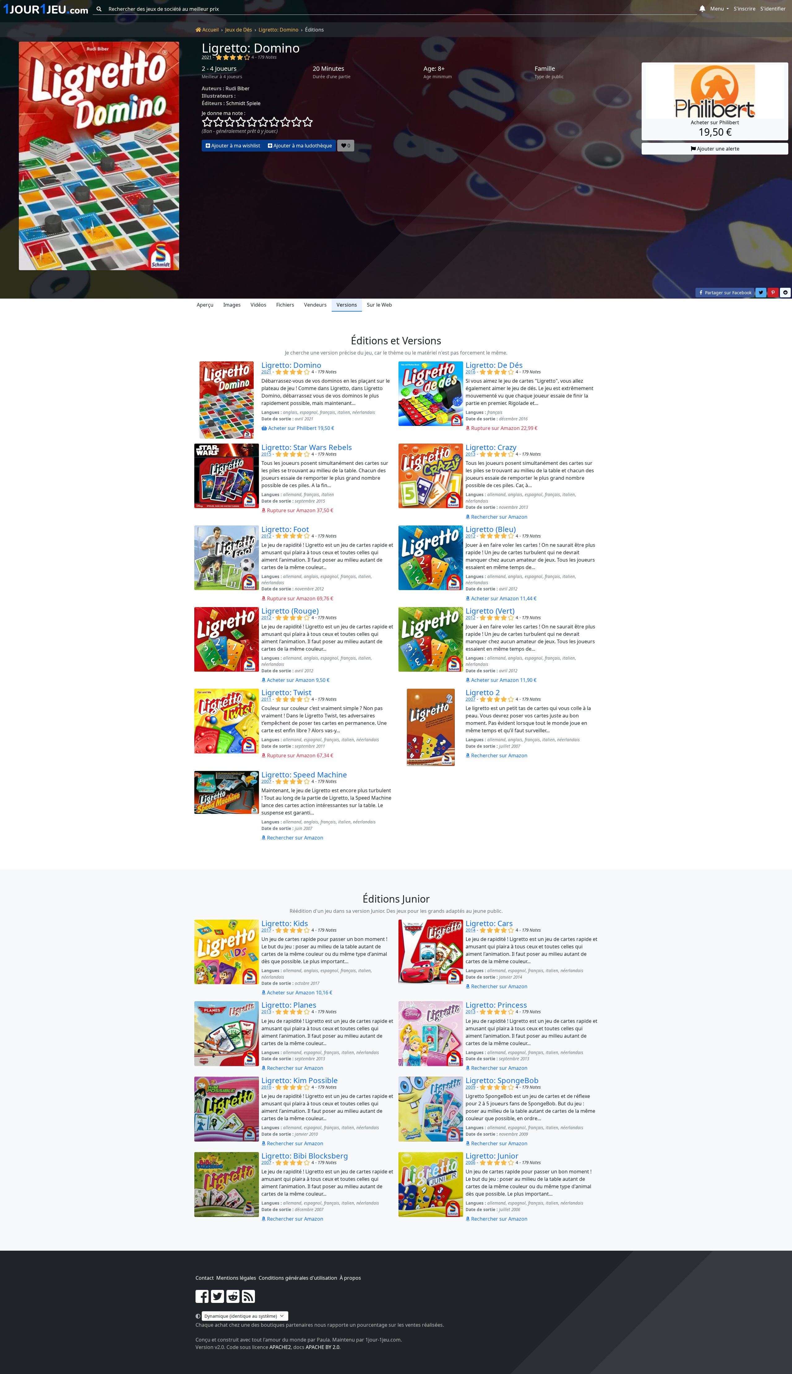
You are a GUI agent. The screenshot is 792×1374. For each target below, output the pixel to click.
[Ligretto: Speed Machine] (226, 806)
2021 (207, 57)
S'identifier (773, 8)
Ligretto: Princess (496, 1005)
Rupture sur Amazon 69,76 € (299, 598)
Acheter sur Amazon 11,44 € (503, 598)
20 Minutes (328, 68)
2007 (471, 699)
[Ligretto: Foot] (226, 563)
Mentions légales (236, 1277)
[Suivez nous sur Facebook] (202, 1300)
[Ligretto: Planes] (226, 1036)
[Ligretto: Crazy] (430, 482)
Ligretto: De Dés (494, 365)
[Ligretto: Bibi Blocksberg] (226, 1187)
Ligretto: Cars (489, 923)
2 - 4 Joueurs (219, 68)
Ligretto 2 (483, 692)
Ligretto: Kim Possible (299, 1080)
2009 (471, 1087)
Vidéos (258, 304)
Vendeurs (315, 304)
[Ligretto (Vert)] (430, 645)
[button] (702, 8)
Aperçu (205, 304)
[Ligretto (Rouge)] (226, 645)
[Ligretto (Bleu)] (430, 563)
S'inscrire (744, 8)
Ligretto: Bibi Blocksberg (304, 1156)
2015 (266, 454)
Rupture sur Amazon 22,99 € (503, 428)
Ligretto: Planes (288, 1005)
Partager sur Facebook (727, 293)
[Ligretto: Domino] (99, 156)
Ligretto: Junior (492, 1156)
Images (232, 304)
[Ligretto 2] (430, 727)
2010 (266, 1087)
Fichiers (285, 304)
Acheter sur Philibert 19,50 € (300, 428)
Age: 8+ (434, 68)
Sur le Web (379, 304)
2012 (266, 536)
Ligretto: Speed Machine (304, 774)
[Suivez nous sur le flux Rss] (248, 1300)
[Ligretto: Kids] (226, 958)
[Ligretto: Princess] (430, 1036)
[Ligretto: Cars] (430, 958)
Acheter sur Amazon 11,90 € (503, 680)
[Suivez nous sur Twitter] (217, 1300)
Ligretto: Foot (285, 529)
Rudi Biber (238, 88)
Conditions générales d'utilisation (298, 1277)
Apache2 (280, 1347)
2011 (266, 699)
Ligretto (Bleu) (491, 529)
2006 (471, 1162)
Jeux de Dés (238, 29)
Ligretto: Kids (284, 923)
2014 (471, 930)
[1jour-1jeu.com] (46, 9)
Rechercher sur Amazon (498, 516)
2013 (471, 454)
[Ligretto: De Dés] (430, 400)
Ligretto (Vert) (490, 611)
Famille (545, 68)
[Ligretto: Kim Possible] (226, 1112)
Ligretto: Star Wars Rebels (306, 447)
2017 (266, 930)
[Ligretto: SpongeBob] (430, 1112)
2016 (471, 372)
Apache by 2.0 (322, 1347)
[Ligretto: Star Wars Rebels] (226, 482)
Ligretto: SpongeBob (502, 1080)
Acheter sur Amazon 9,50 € (297, 680)
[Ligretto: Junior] (430, 1187)
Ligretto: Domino (279, 29)
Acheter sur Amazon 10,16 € (299, 992)
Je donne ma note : (223, 113)
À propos (350, 1277)
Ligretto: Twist (286, 692)
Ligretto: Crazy (491, 447)
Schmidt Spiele (243, 103)
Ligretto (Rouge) (290, 611)
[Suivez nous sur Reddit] (232, 1300)
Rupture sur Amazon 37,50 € (299, 510)
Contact (205, 1277)
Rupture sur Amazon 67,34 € (299, 755)
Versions (347, 304)
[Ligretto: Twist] (226, 727)
